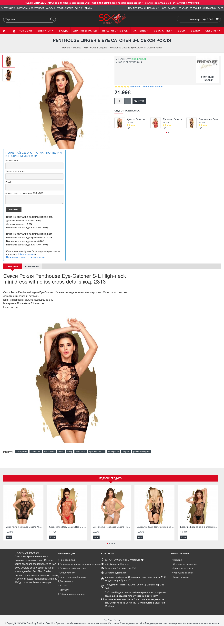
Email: (8, 182)
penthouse (35, 451)
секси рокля (21, 451)
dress (61, 451)
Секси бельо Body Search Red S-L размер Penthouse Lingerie (67, 527)
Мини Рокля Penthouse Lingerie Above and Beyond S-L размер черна (24, 527)
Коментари (32, 266)
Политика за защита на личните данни (25, 256)
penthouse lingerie (141, 451)
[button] (10, 57)
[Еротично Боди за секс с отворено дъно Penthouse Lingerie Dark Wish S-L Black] (198, 505)
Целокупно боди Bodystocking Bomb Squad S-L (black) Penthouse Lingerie (155, 527)
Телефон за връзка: (15, 171)
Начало (66, 47)
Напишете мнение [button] (153, 86)
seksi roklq (80, 451)
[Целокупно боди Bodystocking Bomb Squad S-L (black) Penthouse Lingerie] (154, 505)
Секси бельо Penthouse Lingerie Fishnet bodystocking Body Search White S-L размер (111, 527)
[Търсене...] (52, 19)
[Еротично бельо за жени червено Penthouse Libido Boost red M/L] (155, 123)
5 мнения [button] (135, 86)
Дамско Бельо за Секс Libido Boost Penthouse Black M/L (138, 119)
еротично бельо (96, 451)
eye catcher (49, 451)
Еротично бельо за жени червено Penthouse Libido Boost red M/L (174, 119)
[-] (127, 102)
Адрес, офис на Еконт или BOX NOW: (24, 193)
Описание (13, 266)
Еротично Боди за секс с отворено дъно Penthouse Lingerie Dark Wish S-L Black (198, 527)
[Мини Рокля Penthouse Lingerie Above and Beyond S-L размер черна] (23, 505)
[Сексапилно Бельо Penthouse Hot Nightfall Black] (191, 123)
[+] (127, 99)
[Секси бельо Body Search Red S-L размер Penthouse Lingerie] (67, 505)
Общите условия (26, 254)
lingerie (126, 451)
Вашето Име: (12, 160)
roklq (69, 451)
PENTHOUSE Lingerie (95, 47)
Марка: (77, 47)
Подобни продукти (110, 478)
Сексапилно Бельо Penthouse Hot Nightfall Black (210, 119)
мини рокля (113, 451)
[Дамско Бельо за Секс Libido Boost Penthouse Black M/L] (119, 123)
